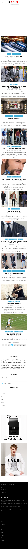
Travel (18, 208)
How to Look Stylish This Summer (14, 273)
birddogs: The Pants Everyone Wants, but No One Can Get (13, 510)
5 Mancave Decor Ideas (14, 118)
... (2, 345)
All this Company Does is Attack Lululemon (10, 508)
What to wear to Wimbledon (14, 334)
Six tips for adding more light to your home (10, 506)
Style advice (17, 53)
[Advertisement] (14, 20)
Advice (7, 116)
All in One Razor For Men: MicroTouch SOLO (14, 179)
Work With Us (3, 489)
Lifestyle (9, 53)
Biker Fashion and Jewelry (14, 303)
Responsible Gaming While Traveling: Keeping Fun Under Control (14, 504)
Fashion (13, 146)
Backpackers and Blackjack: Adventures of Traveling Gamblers (13, 501)
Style (13, 53)
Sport (15, 331)
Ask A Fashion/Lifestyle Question (7, 484)
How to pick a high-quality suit (14, 56)
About (2, 487)
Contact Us (3, 492)
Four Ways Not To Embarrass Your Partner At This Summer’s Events (14, 87)
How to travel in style (14, 211)
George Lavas (11, 57)
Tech (19, 176)
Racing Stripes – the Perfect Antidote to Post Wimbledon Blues (14, 242)
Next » (24, 345)
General (3, 411)
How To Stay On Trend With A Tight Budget (14, 148)
